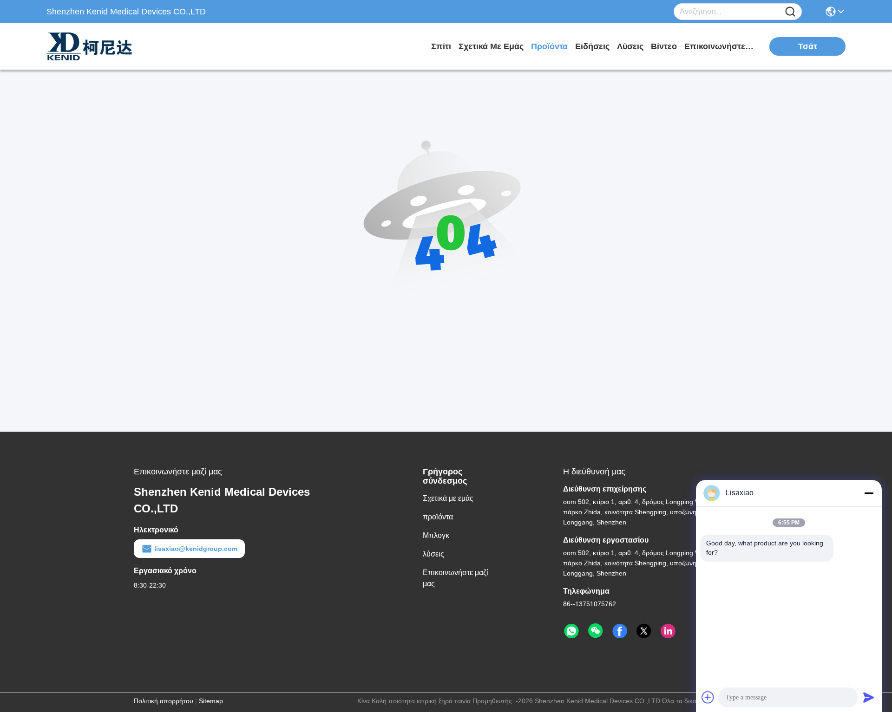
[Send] (868, 697)
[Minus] (868, 492)
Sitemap (211, 701)
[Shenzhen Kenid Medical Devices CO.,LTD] (97, 46)
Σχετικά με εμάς (491, 46)
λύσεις (630, 46)
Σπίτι (441, 46)
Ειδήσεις (592, 46)
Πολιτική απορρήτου (163, 701)
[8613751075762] (571, 631)
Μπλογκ (436, 535)
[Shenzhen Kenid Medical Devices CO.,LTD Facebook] (619, 631)
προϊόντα (549, 46)
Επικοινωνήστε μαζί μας (719, 46)
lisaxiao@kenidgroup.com (195, 548)
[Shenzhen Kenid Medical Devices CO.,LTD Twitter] (644, 631)
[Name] (790, 12)
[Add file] (708, 697)
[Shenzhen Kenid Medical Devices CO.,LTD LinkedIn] (668, 631)
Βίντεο (664, 46)
